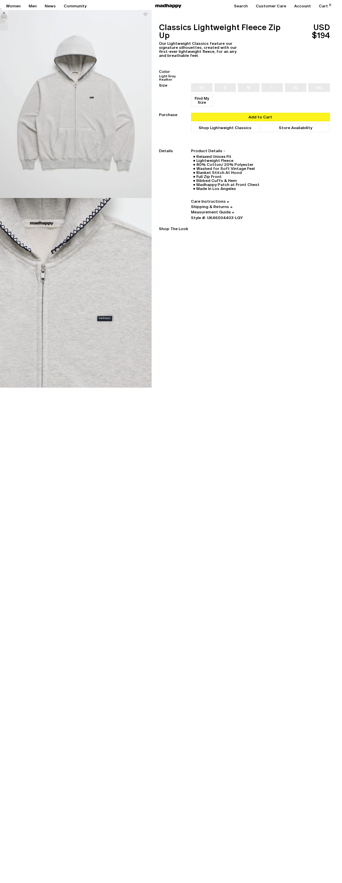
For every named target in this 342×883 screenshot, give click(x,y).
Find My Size (202, 100)
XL (295, 87)
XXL (319, 87)
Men (33, 6)
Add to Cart (260, 117)
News (50, 6)
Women (13, 6)
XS (201, 87)
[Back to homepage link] (168, 6)
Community (75, 6)
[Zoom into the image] (76, 103)
